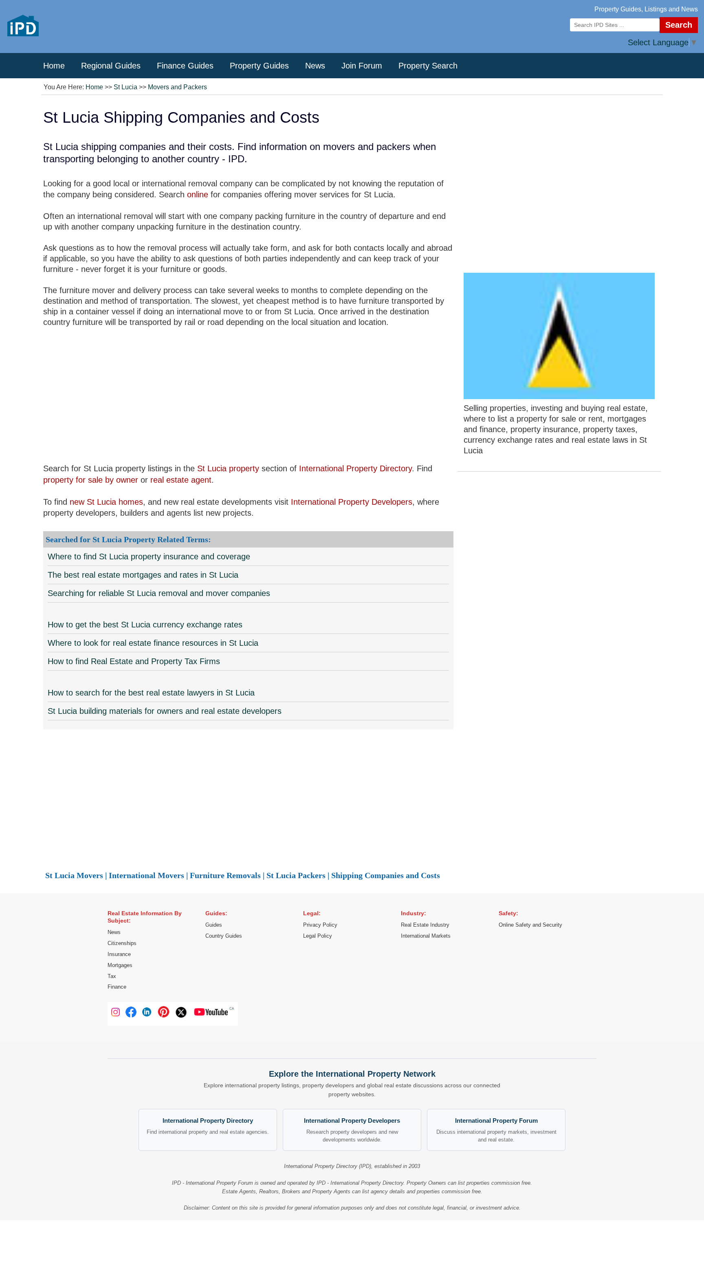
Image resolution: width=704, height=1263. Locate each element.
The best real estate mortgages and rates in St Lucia (143, 574)
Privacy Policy (320, 925)
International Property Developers (351, 501)
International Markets (426, 936)
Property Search (428, 65)
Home (54, 65)
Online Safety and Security (530, 925)
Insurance (119, 954)
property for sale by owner (90, 479)
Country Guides (223, 936)
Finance (117, 987)
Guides (213, 925)
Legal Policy (317, 936)
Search (678, 24)
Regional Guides (111, 65)
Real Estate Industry (425, 925)
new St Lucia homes (106, 501)
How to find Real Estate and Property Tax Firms (134, 661)
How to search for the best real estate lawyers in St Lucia (151, 692)
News (315, 65)
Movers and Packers (177, 87)
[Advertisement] (248, 395)
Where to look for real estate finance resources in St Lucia (153, 642)
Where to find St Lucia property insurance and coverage (149, 556)
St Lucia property (228, 468)
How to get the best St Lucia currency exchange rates (145, 624)
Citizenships (122, 943)
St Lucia (125, 87)
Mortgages (120, 965)
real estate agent (180, 479)
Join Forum (361, 65)
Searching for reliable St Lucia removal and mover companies (159, 593)
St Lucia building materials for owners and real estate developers (165, 711)
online (197, 194)
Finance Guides (185, 65)
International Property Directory (355, 468)
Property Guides (259, 65)
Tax (112, 976)
